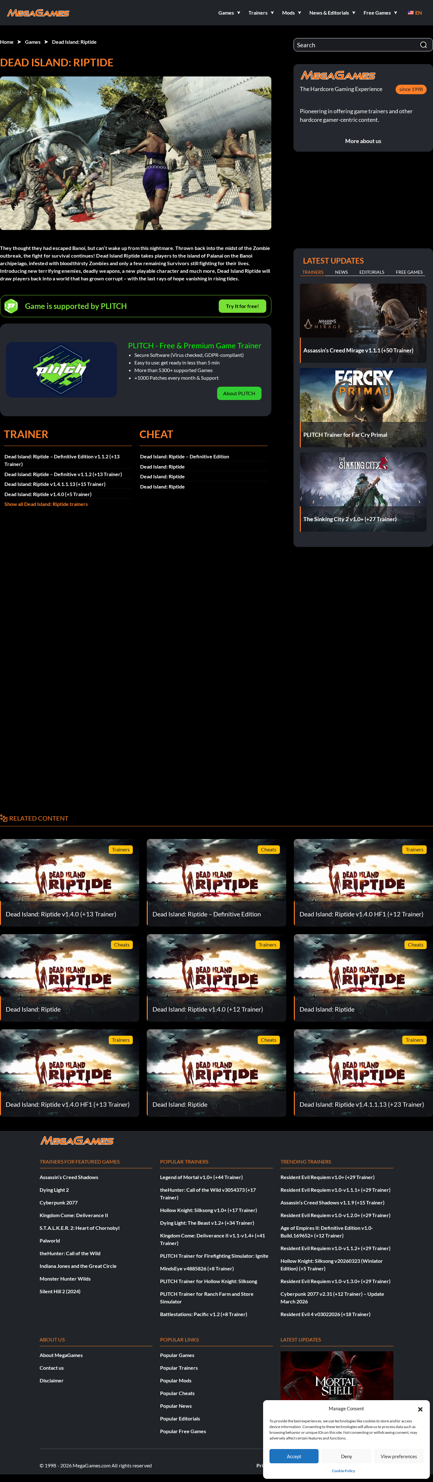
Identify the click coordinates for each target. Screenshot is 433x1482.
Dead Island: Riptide (74, 42)
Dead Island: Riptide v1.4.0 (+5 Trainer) (48, 494)
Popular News (176, 1406)
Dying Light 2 (54, 1190)
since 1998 (411, 89)
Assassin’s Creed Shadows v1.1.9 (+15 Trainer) (333, 1202)
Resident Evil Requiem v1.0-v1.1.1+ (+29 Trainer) (336, 1190)
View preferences (399, 1456)
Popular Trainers (179, 1368)
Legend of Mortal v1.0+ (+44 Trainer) (201, 1177)
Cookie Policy (343, 1470)
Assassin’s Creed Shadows (69, 1177)
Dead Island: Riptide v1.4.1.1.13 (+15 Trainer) (55, 484)
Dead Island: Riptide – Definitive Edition (184, 456)
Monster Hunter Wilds (65, 1278)
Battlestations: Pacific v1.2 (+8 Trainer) (203, 1314)
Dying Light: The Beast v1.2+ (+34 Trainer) (207, 1223)
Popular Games (177, 1355)
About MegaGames (61, 1355)
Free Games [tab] (409, 272)
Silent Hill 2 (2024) (60, 1291)
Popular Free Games (183, 1431)
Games (33, 42)
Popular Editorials (180, 1418)
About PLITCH (239, 393)
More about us (363, 140)
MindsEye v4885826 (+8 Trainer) (197, 1268)
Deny (346, 1456)
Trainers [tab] (312, 272)
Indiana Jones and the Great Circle (78, 1266)
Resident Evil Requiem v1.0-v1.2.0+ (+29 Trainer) (336, 1215)
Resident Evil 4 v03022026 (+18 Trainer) (326, 1314)
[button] (420, 1408)
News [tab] (341, 272)
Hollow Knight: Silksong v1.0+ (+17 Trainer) (208, 1210)
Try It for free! (242, 306)
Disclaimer (52, 1380)
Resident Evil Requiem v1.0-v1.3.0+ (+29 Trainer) (336, 1281)
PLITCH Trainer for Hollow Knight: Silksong (208, 1281)
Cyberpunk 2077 (59, 1202)
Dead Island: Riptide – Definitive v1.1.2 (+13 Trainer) (63, 474)
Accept (294, 1456)
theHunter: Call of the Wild (70, 1253)
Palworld (50, 1240)
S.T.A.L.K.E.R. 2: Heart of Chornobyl (80, 1228)
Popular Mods (175, 1380)
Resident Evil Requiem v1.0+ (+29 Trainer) (328, 1177)
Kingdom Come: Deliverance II (74, 1215)
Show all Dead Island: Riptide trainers (46, 504)
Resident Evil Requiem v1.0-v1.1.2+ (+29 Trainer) (336, 1248)
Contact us (52, 1368)
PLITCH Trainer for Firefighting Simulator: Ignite (214, 1256)
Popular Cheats (177, 1393)
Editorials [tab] (371, 272)
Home (7, 42)
